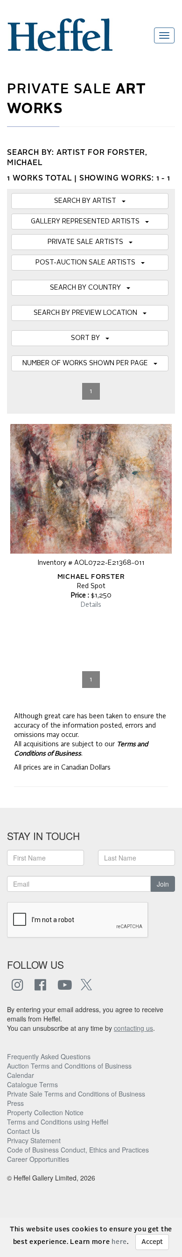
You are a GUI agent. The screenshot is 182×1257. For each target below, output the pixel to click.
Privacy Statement (34, 1140)
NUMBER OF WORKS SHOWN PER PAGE (88, 363)
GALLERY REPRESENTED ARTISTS (88, 221)
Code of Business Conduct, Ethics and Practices (78, 1149)
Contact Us (23, 1131)
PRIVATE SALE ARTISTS (88, 242)
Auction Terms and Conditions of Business (69, 1065)
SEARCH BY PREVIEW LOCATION (88, 313)
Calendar (20, 1075)
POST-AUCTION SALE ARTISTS (88, 262)
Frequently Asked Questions (49, 1056)
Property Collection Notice (45, 1112)
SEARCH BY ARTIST (88, 201)
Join (163, 884)
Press (15, 1103)
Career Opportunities (38, 1159)
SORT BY (88, 338)
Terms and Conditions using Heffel (57, 1121)
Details (91, 605)
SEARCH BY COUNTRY (88, 288)
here (119, 1242)
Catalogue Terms (32, 1084)
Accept (152, 1242)
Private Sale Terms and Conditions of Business (76, 1093)
